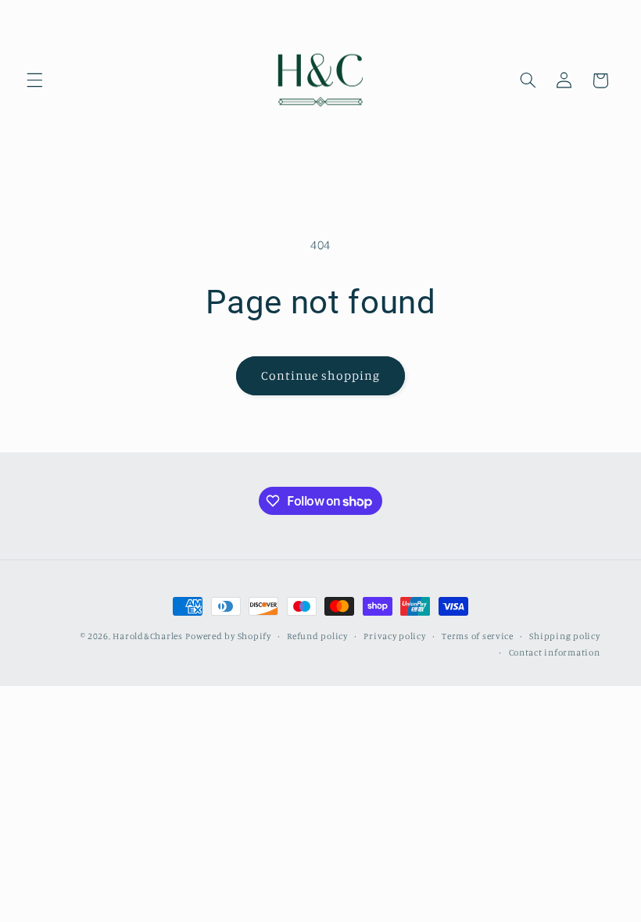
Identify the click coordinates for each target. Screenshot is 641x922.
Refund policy (317, 636)
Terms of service (478, 636)
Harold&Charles (147, 636)
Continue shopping (321, 375)
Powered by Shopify (227, 636)
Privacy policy (394, 636)
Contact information (554, 652)
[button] (34, 80)
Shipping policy (564, 636)
